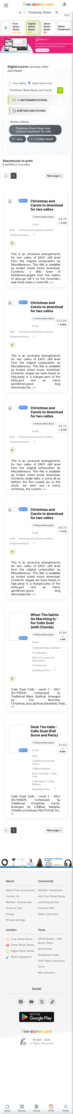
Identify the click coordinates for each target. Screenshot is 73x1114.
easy (20, 139)
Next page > (54, 175)
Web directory (46, 972)
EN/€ (67, 15)
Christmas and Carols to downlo (36, 230)
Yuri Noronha (39, 652)
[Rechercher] (56, 12)
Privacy (10, 914)
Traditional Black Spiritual (46, 647)
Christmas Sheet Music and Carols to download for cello (33, 130)
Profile (65, 1110)
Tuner (41, 966)
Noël (12, 230)
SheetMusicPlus (41, 670)
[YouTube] (31, 1002)
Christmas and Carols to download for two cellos (47, 205)
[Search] (60, 90)
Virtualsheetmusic (19, 234)
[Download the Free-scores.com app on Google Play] (36, 1017)
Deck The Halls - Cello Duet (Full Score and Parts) (44, 731)
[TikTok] (52, 1002)
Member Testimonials (19, 902)
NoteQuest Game (48, 954)
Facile (35, 224)
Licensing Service (48, 902)
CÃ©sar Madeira (41, 768)
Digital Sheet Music (22, 950)
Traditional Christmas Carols (43, 762)
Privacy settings (15, 919)
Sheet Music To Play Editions (43, 783)
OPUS (51, 1110)
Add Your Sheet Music (51, 896)
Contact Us (12, 896)
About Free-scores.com (20, 890)
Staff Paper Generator (51, 960)
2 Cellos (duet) (44, 139)
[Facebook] (21, 1002)
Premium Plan (46, 908)
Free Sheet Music (22, 938)
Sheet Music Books (22, 944)
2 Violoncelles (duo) (43, 216)
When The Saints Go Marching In (43, 659)
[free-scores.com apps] (5, 28)
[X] (42, 1002)
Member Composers (50, 890)
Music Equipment (21, 956)
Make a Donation (48, 914)
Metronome (45, 948)
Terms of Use (14, 908)
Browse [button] (22, 1110)
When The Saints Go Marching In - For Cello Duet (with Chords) (45, 621)
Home (7, 1110)
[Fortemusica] (23, 1041)
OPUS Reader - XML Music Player (50, 940)
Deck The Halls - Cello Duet (44, 775)
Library (36, 1110)
